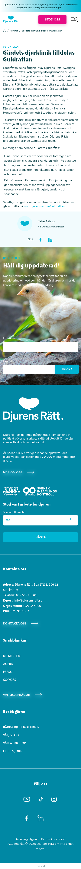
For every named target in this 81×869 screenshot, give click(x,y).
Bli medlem (12, 656)
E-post (7, 361)
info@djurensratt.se (28, 600)
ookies (10, 680)
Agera (8, 664)
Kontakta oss (15, 623)
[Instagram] (54, 799)
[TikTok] (40, 799)
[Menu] (74, 19)
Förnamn (9, 338)
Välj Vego (11, 735)
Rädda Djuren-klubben (21, 727)
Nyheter (15, 30)
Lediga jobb (12, 751)
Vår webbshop (14, 743)
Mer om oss (12, 472)
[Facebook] (26, 818)
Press (7, 672)
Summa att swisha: (14, 512)
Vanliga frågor (16, 695)
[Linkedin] (40, 818)
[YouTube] (26, 799)
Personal (40, 865)
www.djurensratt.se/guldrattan (44, 206)
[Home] (12, 19)
